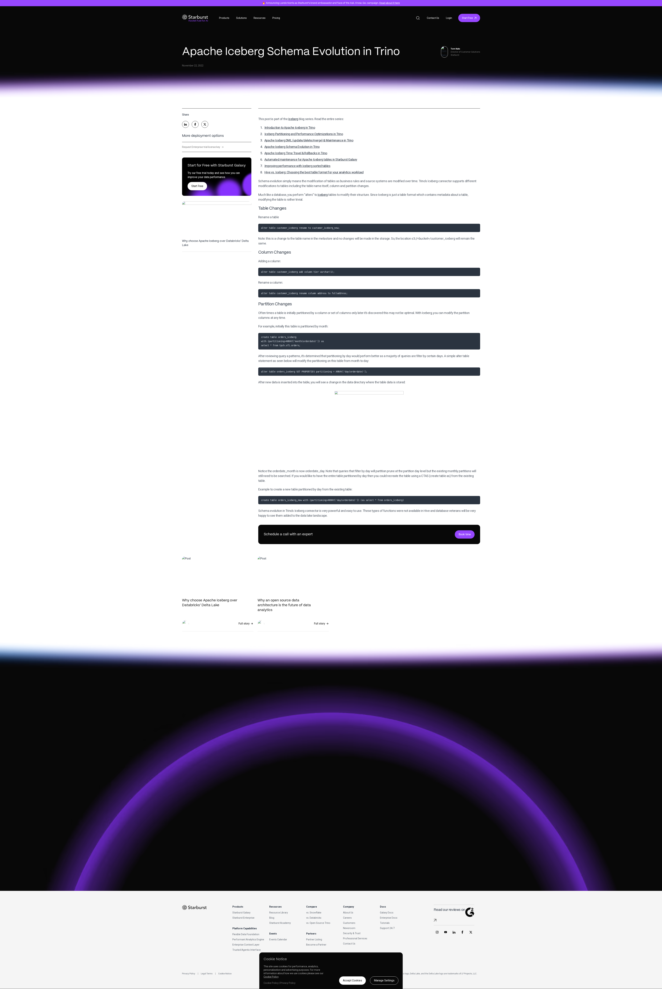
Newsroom (349, 928)
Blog (271, 917)
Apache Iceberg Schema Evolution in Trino (292, 147)
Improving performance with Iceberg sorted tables (297, 166)
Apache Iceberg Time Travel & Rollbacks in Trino (295, 153)
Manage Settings (384, 980)
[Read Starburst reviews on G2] (435, 920)
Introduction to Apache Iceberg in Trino (289, 127)
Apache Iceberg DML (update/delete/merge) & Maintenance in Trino (308, 140)
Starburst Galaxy (241, 912)
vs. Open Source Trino (318, 923)
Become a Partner (316, 944)
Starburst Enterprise (243, 917)
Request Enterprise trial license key (203, 147)
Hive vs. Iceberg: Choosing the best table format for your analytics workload (314, 172)
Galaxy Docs (386, 912)
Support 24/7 (387, 928)
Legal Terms (207, 973)
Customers (349, 923)
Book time (465, 534)
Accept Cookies (352, 980)
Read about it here (389, 3)
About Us (348, 912)
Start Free (467, 18)
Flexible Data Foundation (245, 934)
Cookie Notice (225, 973)
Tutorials (385, 923)
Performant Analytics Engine (248, 939)
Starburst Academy (280, 923)
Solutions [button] (241, 18)
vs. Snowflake (313, 912)
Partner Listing (314, 939)
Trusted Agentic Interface (246, 949)
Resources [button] (259, 18)
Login (449, 18)
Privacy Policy (188, 973)
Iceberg (293, 119)
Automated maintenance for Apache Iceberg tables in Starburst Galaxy (310, 159)
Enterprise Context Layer (245, 944)
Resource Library (278, 912)
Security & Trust (351, 933)
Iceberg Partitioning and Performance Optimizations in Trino (303, 134)
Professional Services (355, 938)
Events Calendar (278, 939)
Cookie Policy (271, 976)
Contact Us (433, 18)
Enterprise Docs (388, 917)
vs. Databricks (313, 917)
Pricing (276, 18)
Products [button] (224, 18)
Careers (347, 917)
